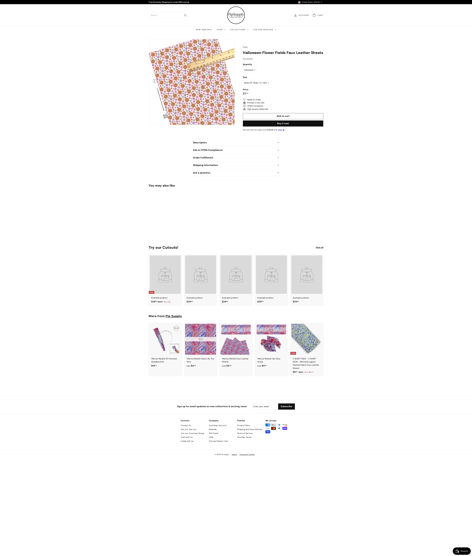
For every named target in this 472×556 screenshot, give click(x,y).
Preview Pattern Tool (218, 441)
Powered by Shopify (247, 454)
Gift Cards (213, 433)
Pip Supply (248, 58)
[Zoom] (192, 82)
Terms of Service (245, 433)
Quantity (247, 64)
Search (234, 454)
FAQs (211, 437)
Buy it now (283, 123)
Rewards (213, 429)
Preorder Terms (244, 437)
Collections (238, 29)
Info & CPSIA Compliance (208, 150)
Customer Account (217, 425)
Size (245, 77)
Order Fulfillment (203, 157)
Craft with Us (187, 437)
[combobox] (168, 15)
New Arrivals (204, 29)
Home (245, 47)
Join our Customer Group (192, 433)
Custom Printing (263, 29)
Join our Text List (188, 429)
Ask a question (201, 172)
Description (200, 142)
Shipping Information (205, 165)
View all (319, 247)
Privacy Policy (243, 425)
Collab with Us (187, 441)
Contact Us (186, 425)
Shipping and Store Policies (249, 429)
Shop (220, 29)
